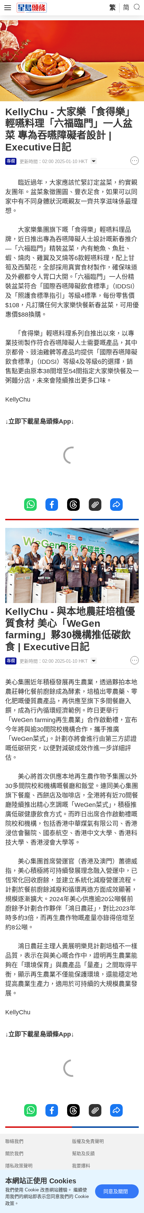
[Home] (32, 7)
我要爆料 (81, 1165)
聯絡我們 (14, 1141)
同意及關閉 (115, 1191)
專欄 (11, 161)
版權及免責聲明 (88, 1141)
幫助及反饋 (83, 1153)
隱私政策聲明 (19, 1165)
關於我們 (14, 1153)
